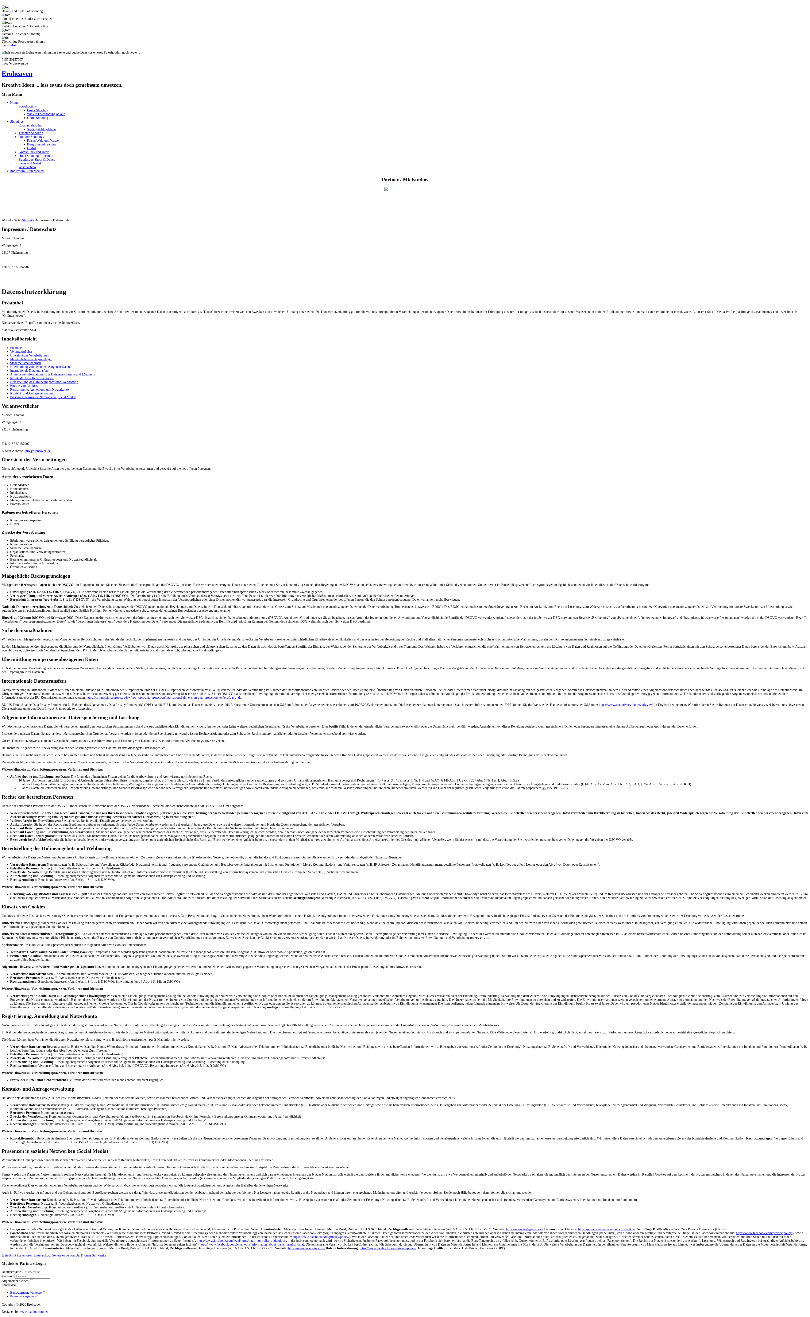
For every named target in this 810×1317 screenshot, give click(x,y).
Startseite (28, 220)
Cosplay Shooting (30, 125)
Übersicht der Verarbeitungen (29, 355)
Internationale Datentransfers (29, 370)
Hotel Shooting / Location (36, 155)
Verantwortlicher (21, 351)
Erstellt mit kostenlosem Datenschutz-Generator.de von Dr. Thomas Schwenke (54, 1255)
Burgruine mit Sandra (41, 144)
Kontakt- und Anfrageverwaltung (32, 393)
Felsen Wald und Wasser (43, 140)
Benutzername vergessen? (27, 1292)
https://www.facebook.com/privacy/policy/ (764, 1233)
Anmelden (9, 1285)
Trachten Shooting (31, 133)
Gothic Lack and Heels (34, 152)
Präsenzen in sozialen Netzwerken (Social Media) (43, 397)
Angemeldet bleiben (15, 1281)
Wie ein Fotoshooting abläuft (46, 114)
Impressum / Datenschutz (27, 171)
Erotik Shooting (37, 110)
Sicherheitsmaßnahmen (25, 363)
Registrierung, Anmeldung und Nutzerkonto (39, 389)
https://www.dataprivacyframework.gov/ (626, 704)
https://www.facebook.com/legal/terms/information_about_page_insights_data (251, 1244)
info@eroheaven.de (37, 451)
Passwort (8, 1276)
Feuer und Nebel (30, 163)
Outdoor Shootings (31, 137)
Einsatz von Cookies (24, 385)
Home (14, 102)
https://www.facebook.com (306, 1248)
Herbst (31, 148)
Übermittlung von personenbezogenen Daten (40, 367)
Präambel (16, 348)
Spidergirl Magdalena (41, 129)
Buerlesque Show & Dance (37, 159)
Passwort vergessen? (24, 1296)
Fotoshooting (27, 106)
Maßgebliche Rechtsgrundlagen (31, 359)
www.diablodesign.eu (34, 1311)
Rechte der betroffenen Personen (32, 378)
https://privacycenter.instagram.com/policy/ (606, 1229)
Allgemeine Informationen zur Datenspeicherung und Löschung (52, 374)
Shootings (16, 121)
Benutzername (11, 1272)
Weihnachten (27, 167)
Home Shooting (37, 118)
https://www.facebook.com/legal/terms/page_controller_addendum (241, 1240)
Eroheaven (17, 73)
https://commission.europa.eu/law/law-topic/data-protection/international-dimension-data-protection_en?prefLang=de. (164, 697)
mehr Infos (9, 45)
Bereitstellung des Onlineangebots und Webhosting (44, 382)
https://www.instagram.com (524, 1229)
